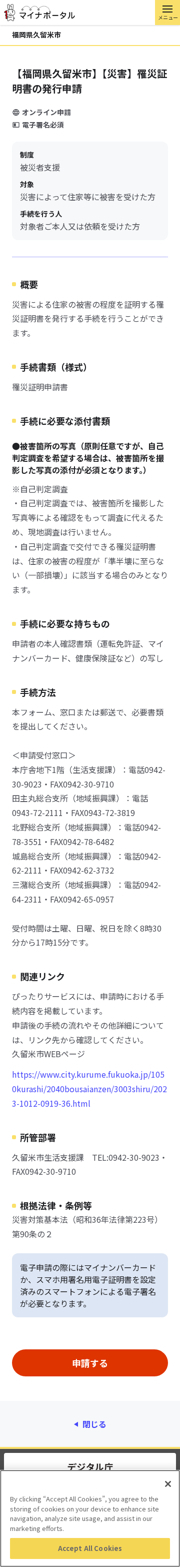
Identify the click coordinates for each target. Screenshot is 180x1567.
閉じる (94, 1424)
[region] (90, 1518)
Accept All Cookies (90, 1548)
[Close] (168, 1484)
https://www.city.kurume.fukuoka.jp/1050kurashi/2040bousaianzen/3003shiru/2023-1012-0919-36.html (89, 1088)
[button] (167, 12)
